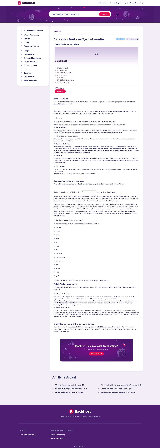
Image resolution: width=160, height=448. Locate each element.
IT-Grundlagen (29, 54)
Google (27, 51)
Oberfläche (126, 327)
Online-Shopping (30, 65)
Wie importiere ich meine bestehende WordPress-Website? (121, 385)
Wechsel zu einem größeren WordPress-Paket (71, 389)
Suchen (104, 14)
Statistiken (28, 73)
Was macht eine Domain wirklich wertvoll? (69, 385)
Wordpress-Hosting (31, 46)
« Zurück (57, 31)
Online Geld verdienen (32, 58)
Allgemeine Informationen (34, 30)
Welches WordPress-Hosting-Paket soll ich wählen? (118, 392)
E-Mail (26, 42)
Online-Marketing (30, 62)
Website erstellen (30, 80)
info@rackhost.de (30, 435)
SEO (25, 69)
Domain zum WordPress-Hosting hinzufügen (116, 389)
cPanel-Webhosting (31, 35)
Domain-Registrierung (58, 435)
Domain (27, 39)
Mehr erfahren (96, 353)
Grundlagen (120, 39)
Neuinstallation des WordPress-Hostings (69, 392)
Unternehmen (29, 77)
